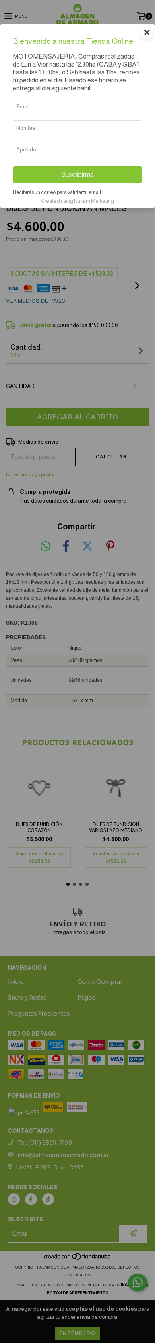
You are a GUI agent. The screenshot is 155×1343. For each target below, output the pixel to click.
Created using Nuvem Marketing (77, 201)
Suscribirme (77, 174)
